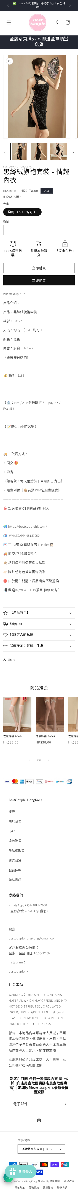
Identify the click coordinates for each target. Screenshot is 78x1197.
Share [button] (11, 660)
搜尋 (12, 811)
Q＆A (12, 831)
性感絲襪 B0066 (45, 737)
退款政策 (15, 841)
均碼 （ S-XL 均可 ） (22, 212)
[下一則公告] (70, 5)
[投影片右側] (73, 152)
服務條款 (15, 870)
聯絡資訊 (15, 880)
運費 (17, 196)
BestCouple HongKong (25, 1181)
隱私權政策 (16, 851)
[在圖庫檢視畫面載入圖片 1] (19, 151)
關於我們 (15, 821)
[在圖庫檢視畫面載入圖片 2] (38, 151)
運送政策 (15, 860)
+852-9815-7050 (36, 905)
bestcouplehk (18, 971)
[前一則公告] (8, 5)
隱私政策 (20, 1187)
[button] (8, 22)
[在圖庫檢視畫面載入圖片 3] (58, 151)
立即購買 (39, 280)
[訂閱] (64, 1104)
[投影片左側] (5, 152)
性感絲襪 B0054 (13, 737)
